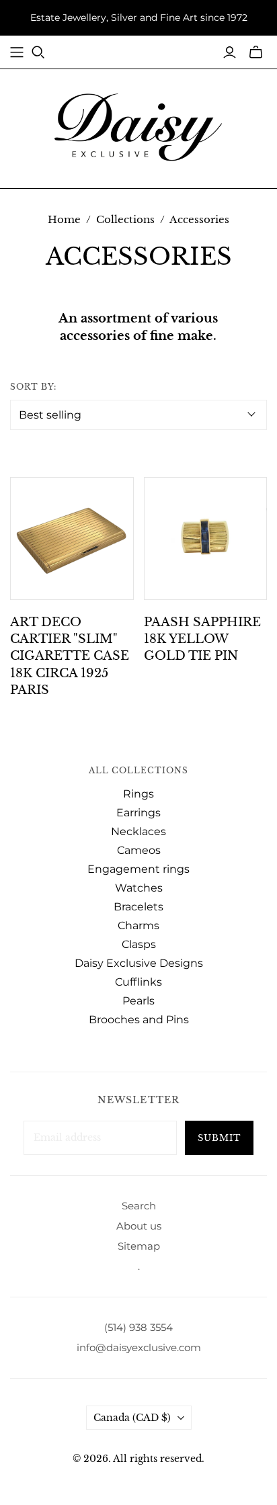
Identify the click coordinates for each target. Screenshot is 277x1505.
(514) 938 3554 (138, 1327)
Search (139, 1205)
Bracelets (138, 906)
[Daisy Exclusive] (138, 126)
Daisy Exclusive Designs (139, 963)
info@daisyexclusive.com (139, 1347)
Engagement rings (138, 869)
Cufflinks (138, 982)
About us (138, 1225)
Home (64, 219)
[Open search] (38, 52)
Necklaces (138, 831)
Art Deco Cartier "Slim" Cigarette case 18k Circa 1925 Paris (69, 656)
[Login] (230, 52)
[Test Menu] (17, 52)
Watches (139, 888)
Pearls (138, 1000)
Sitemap (139, 1246)
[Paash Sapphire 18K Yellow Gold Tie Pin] (206, 539)
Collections (125, 219)
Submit (219, 1138)
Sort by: (33, 387)
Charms (138, 925)
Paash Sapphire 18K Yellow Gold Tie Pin (202, 639)
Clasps (139, 944)
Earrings (138, 812)
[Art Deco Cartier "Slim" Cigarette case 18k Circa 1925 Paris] (72, 539)
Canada (132, 1418)
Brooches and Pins (139, 1019)
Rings (138, 793)
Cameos (139, 850)
